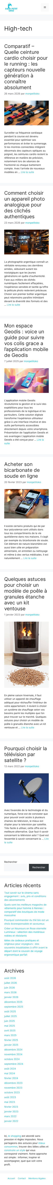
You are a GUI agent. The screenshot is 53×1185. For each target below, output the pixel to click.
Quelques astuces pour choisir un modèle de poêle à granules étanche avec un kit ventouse (25, 593)
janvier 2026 (11, 997)
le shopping (14, 1136)
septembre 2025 (13, 1006)
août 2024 (10, 1068)
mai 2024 (9, 1073)
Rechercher (10, 862)
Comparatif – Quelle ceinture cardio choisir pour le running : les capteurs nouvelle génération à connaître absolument (26, 66)
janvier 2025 (11, 1044)
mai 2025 (9, 1025)
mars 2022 (10, 1116)
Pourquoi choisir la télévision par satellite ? (25, 754)
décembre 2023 (13, 1083)
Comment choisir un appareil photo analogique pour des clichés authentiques (24, 204)
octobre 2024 (12, 1059)
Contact (22, 1178)
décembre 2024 (13, 1049)
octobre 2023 (12, 1092)
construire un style (14, 1150)
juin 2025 (9, 1021)
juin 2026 (9, 987)
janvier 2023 (11, 1111)
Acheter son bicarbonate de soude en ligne (22, 470)
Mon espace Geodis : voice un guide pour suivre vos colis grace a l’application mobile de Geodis (26, 340)
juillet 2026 (10, 982)
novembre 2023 (13, 1087)
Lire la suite (27, 172)
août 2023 (10, 1097)
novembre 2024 (13, 1054)
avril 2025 (9, 1030)
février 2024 (11, 1078)
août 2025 (10, 1011)
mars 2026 (10, 992)
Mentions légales (37, 1178)
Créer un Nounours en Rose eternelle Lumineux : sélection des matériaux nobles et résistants (25, 932)
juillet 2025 (10, 1016)
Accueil (11, 1178)
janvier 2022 (11, 1121)
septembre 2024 (13, 1063)
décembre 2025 (13, 1002)
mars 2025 (10, 1035)
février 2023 (11, 1106)
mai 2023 (9, 1102)
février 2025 (11, 1040)
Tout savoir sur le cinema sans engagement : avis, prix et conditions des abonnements (25, 896)
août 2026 (10, 978)
